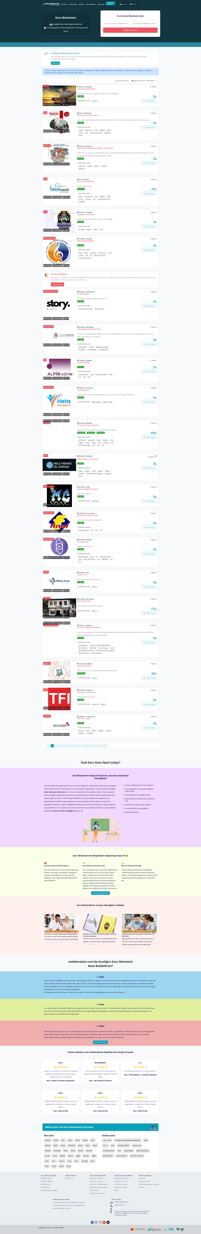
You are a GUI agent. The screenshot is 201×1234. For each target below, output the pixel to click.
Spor (112, 1145)
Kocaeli (47, 1156)
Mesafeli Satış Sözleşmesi (50, 1190)
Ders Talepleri (91, 4)
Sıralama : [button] (152, 81)
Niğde (94, 1156)
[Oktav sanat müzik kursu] (60, 122)
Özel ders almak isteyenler (99, 1184)
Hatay (65, 1151)
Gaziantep (57, 1151)
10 (88, 746)
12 (97, 746)
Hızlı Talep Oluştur (149, 101)
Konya (55, 1156)
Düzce (69, 1166)
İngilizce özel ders (121, 1181)
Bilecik (56, 1145)
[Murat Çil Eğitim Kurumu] (60, 496)
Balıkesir (47, 1145)
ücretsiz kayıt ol (145, 1181)
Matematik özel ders (122, 1178)
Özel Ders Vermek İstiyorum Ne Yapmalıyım (60, 934)
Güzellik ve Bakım (123, 1145)
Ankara (55, 1140)
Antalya (85, 1140)
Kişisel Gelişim (128, 1151)
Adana (77, 1140)
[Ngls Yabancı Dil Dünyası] (60, 465)
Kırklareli (89, 1151)
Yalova (61, 1166)
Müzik (146, 1140)
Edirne (88, 1145)
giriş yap (142, 1178)
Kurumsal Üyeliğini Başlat (100, 893)
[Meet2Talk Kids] (60, 672)
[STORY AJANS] (59, 305)
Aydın (92, 1140)
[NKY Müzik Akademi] (59, 252)
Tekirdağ (84, 1161)
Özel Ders (64, 4)
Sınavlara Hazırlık (108, 1151)
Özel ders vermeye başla (99, 1187)
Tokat (92, 1161)
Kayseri (80, 1151)
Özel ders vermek (97, 1181)
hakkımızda (70, 1178)
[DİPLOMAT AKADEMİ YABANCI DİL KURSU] (60, 155)
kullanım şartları (47, 1178)
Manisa (70, 1156)
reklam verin (46, 1184)
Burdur (63, 1145)
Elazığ (95, 1145)
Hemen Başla (57, 284)
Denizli (80, 1145)
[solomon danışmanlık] (60, 95)
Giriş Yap (124, 4)
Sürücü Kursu (137, 1145)
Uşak (46, 1166)
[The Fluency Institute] (60, 699)
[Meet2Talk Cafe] (60, 608)
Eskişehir (48, 1151)
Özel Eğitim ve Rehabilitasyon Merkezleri (127, 1140)
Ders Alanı (101, 4)
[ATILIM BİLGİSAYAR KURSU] (60, 336)
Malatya (62, 1156)
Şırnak (54, 1166)
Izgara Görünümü (139, 81)
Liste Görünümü (123, 81)
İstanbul (47, 1140)
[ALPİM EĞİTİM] (60, 369)
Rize (53, 1161)
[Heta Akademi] (59, 401)
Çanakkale (71, 1145)
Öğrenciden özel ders (98, 1193)
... (99, 101)
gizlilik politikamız (47, 1181)
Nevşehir (86, 1156)
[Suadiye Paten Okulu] (60, 221)
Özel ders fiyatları (121, 1187)
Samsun (61, 1161)
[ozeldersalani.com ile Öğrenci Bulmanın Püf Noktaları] (139, 923)
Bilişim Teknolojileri (143, 1151)
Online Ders (73, 4)
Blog (116, 1190)
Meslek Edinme (108, 1156)
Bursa (70, 1140)
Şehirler (81, 4)
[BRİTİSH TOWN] (60, 725)
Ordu (46, 1161)
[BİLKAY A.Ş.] (60, 581)
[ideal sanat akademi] (60, 188)
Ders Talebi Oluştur (100, 1042)
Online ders (95, 1190)
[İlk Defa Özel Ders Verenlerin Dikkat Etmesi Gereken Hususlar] (100, 923)
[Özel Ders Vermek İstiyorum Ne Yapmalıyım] (61, 923)
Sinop (69, 1161)
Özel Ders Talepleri (97, 1178)
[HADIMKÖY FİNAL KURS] (60, 522)
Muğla (78, 1156)
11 (92, 746)
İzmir (62, 1140)
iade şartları (45, 1187)
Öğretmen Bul (131, 30)
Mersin (73, 1151)
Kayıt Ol (134, 4)
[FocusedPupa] (60, 548)
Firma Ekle (55, 63)
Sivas (76, 1161)
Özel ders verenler (121, 1184)
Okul (119, 1151)
